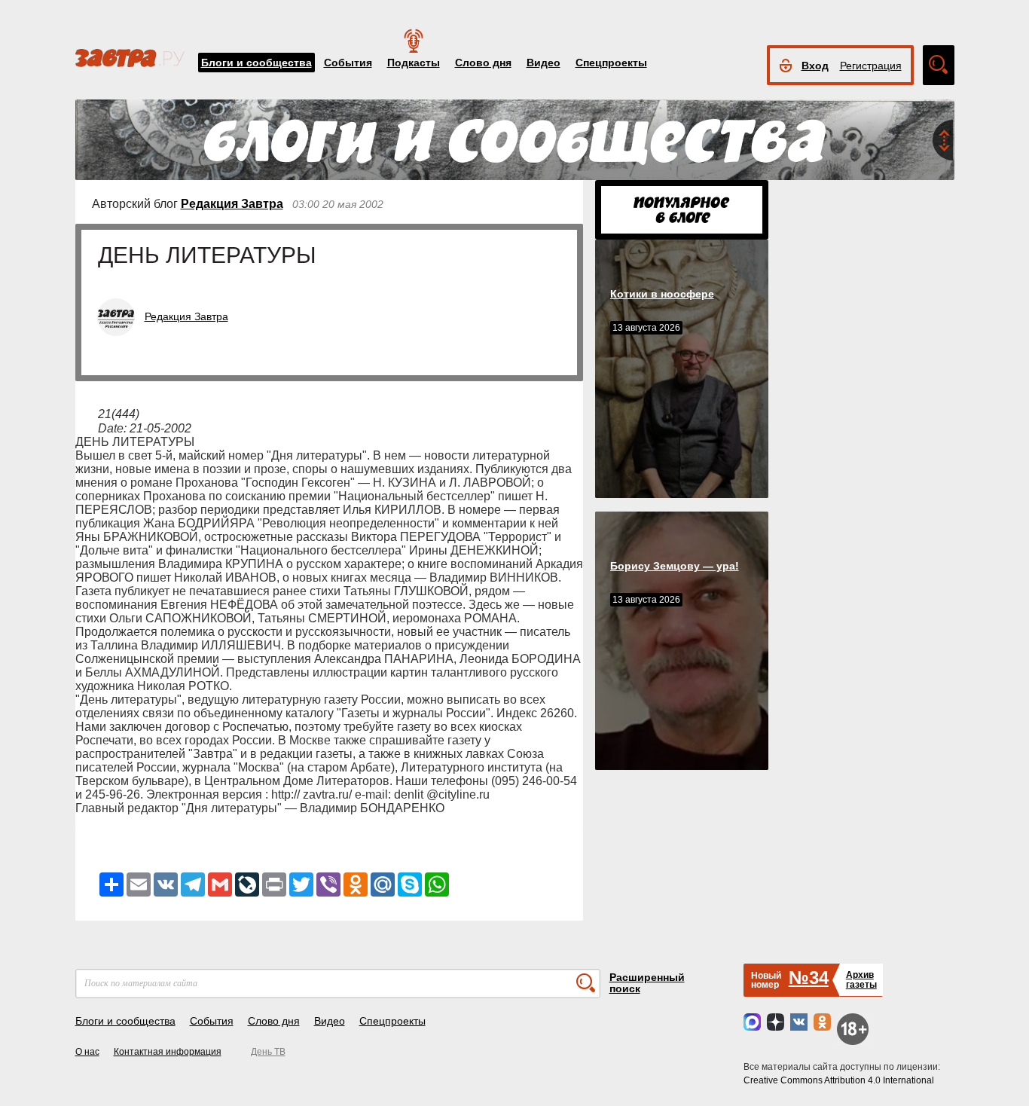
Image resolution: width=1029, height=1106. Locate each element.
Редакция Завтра (232, 203)
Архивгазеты (861, 980)
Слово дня (483, 63)
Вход (815, 66)
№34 (809, 977)
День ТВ (268, 1051)
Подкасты (413, 63)
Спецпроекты (611, 63)
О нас (87, 1051)
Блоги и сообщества (256, 63)
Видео (543, 63)
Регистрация (871, 66)
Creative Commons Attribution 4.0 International (839, 1080)
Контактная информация (167, 1051)
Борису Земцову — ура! (674, 566)
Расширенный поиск (647, 982)
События (348, 63)
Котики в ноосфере (662, 294)
